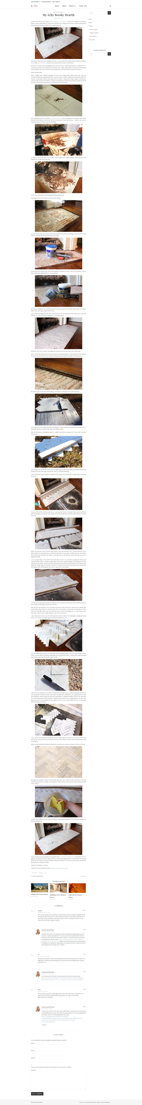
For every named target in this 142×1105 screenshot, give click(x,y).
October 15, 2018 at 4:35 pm (47, 973)
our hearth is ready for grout (67, 857)
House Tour (83, 6)
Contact (81, 1102)
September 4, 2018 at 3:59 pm (44, 912)
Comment (33, 1070)
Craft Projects (56, 1)
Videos (64, 6)
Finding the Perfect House (39, 894)
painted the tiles (41, 63)
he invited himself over (56, 118)
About (57, 6)
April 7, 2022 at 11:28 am (47, 1008)
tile (45, 872)
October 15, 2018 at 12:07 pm (44, 956)
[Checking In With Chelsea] (35, 5)
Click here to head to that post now (58, 868)
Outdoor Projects (46, 1)
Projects (72, 6)
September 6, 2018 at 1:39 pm (48, 931)
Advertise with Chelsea (91, 1102)
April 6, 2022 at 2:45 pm (42, 991)
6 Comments (83, 876)
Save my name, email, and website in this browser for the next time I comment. (51, 1067)
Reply (84, 910)
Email (33, 1050)
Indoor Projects (35, 1)
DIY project (34, 872)
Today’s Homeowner (105, 1102)
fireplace (41, 872)
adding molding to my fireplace (57, 21)
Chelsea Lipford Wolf (38, 876)
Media (98, 1102)
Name (33, 1043)
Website (33, 1058)
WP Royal (40, 1102)
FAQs (84, 1102)
